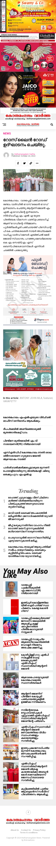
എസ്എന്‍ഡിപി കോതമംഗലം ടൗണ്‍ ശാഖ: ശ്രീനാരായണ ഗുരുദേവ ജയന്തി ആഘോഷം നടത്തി (27, 456)
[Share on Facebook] (18, 163)
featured (47, 398)
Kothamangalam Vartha (24, 154)
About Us (15, 830)
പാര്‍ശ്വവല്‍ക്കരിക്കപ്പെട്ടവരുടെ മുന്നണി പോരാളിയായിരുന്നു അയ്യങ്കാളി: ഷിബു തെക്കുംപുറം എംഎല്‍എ (26, 471)
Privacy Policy (39, 830)
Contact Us (26, 830)
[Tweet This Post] (24, 163)
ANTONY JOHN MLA (31, 398)
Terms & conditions (29, 833)
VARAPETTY (9, 401)
